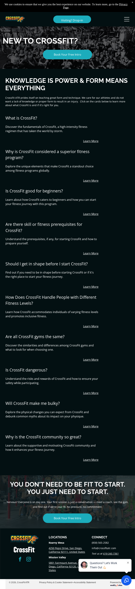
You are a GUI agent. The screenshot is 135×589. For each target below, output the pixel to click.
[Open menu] (126, 19)
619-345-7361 (111, 553)
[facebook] (20, 559)
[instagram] (29, 559)
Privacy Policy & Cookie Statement (55, 582)
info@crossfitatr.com (104, 548)
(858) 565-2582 (100, 542)
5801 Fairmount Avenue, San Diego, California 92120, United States (67, 566)
